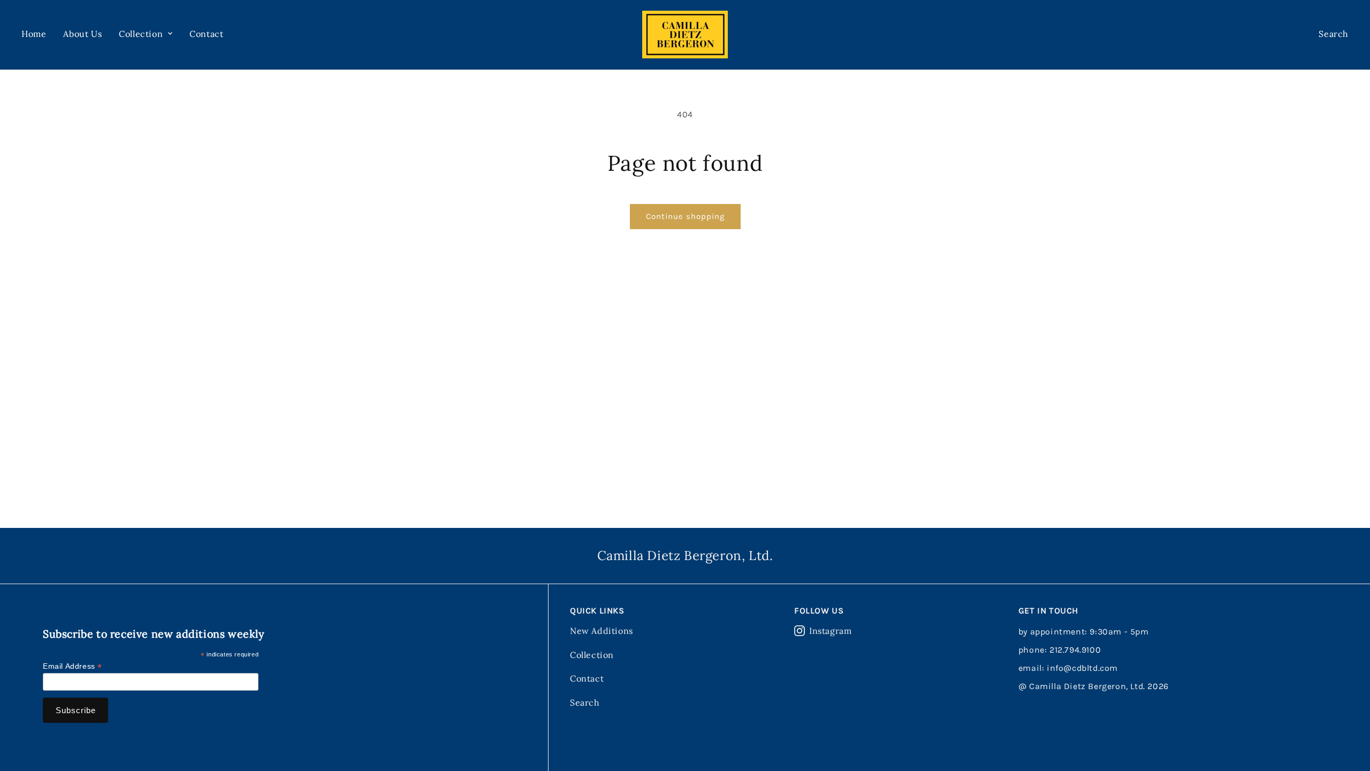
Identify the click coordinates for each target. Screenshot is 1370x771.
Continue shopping (685, 216)
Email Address (72, 666)
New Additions (601, 630)
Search (585, 702)
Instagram (830, 630)
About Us (82, 33)
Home (33, 33)
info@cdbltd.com (1082, 668)
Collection (592, 654)
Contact (206, 33)
